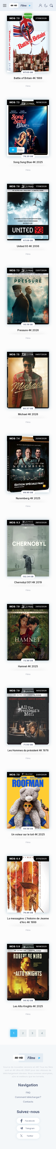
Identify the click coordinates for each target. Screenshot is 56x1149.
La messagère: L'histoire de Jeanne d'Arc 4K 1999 (28, 920)
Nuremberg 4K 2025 (28, 498)
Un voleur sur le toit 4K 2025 (28, 834)
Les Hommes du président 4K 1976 (28, 750)
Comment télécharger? (28, 1097)
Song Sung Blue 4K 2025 (28, 162)
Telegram (30, 1128)
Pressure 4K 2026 (28, 330)
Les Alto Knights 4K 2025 (28, 1006)
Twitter (30, 1136)
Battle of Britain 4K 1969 (28, 78)
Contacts (28, 1101)
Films (28, 86)
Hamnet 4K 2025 (28, 666)
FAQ (28, 1092)
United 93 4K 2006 (28, 246)
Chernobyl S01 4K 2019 (28, 582)
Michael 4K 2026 (28, 414)
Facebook (30, 1120)
